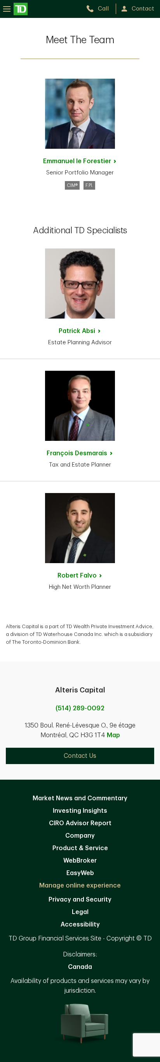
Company (80, 836)
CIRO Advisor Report (80, 823)
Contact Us (80, 756)
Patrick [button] (77, 331)
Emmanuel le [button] (77, 161)
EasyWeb (80, 873)
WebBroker (80, 861)
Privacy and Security (80, 899)
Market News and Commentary (80, 798)
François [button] (77, 453)
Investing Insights (80, 811)
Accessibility (80, 924)
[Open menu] (15, 9)
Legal (80, 912)
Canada (80, 967)
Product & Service (80, 848)
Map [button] (113, 735)
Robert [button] (77, 575)
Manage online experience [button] (80, 885)
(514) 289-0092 (80, 708)
